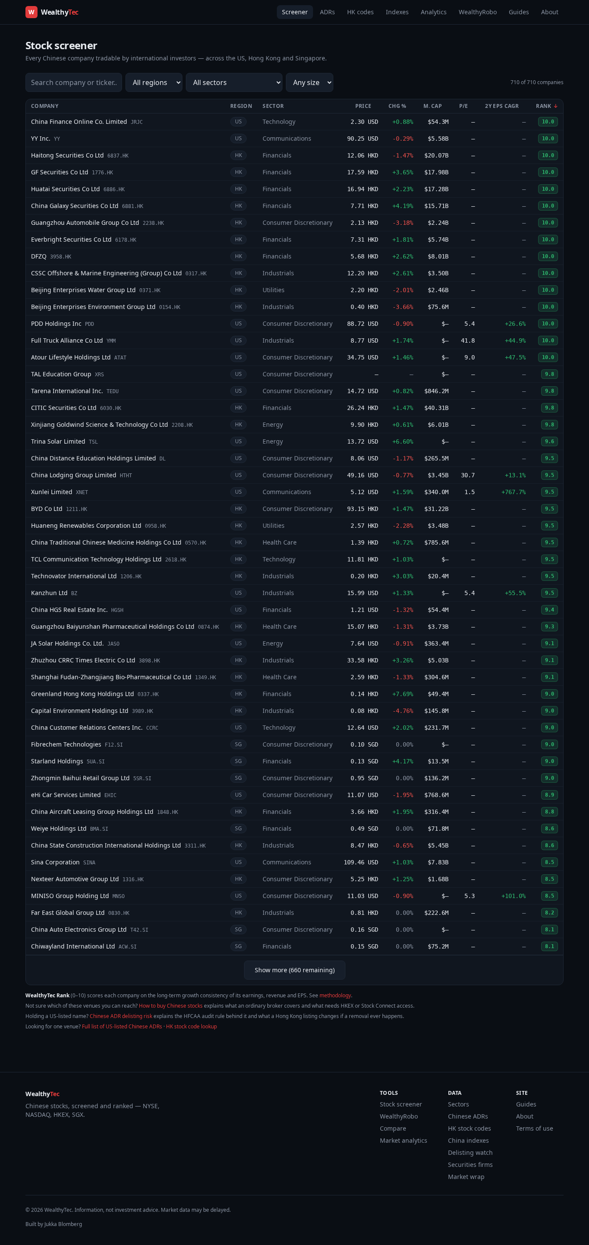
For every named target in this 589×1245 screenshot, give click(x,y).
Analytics (434, 12)
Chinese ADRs (468, 1116)
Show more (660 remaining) (295, 970)
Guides (519, 12)
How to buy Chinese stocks (171, 1005)
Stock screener (401, 1104)
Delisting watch (470, 1152)
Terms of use (534, 1128)
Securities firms (470, 1164)
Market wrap (466, 1177)
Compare (393, 1128)
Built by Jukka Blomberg (53, 1224)
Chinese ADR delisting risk (121, 1016)
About (549, 12)
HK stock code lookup (191, 1026)
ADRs (327, 12)
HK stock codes (469, 1128)
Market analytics (403, 1140)
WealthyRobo (478, 12)
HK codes (360, 12)
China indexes (468, 1140)
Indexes (397, 12)
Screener (295, 12)
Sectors (458, 1104)
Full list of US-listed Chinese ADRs (122, 1026)
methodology (335, 995)
